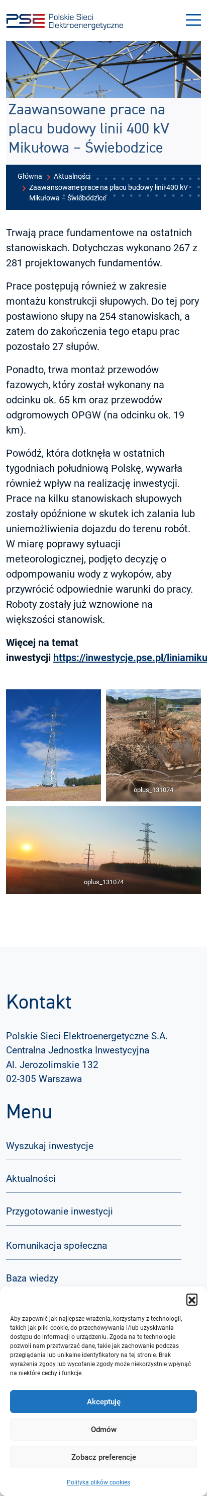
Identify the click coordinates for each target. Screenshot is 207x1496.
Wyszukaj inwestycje (49, 1146)
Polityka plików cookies (98, 1482)
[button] (192, 1299)
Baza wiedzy (32, 1278)
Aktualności (31, 1178)
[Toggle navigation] (193, 20)
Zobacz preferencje (103, 1457)
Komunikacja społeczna (56, 1245)
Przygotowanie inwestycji (59, 1211)
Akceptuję (104, 1401)
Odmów (104, 1429)
